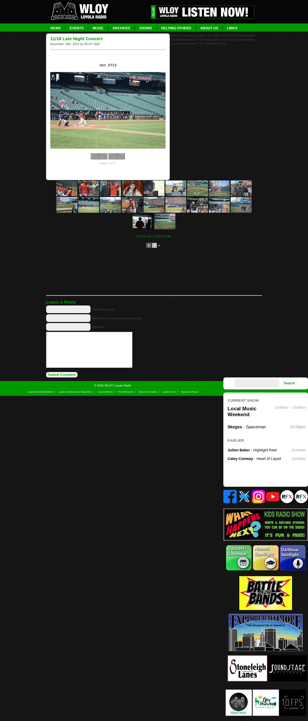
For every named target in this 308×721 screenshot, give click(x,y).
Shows (145, 28)
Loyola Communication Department (75, 392)
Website (97, 327)
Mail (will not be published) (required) (117, 318)
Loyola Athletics (105, 392)
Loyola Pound (169, 392)
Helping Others (176, 28)
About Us (209, 28)
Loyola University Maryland (40, 392)
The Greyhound (125, 392)
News (55, 28)
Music (98, 28)
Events (77, 28)
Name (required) (103, 309)
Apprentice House (189, 392)
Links (232, 28)
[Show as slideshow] (154, 236)
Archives (121, 28)
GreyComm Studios (147, 392)
